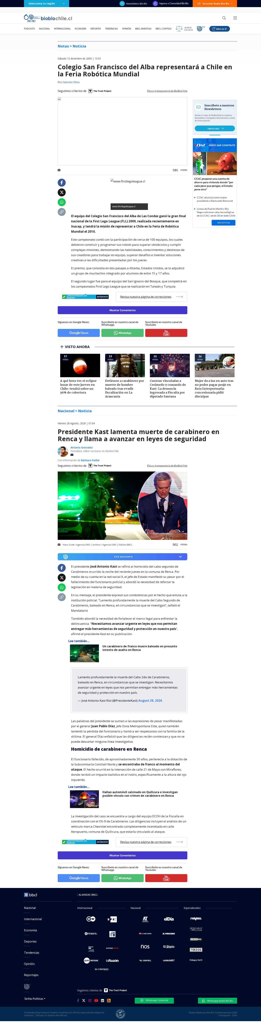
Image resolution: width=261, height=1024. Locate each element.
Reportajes (31, 975)
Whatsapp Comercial (156, 1000)
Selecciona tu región (42, 3)
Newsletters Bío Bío (136, 3)
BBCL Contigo (164, 28)
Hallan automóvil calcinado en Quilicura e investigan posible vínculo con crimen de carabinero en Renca (140, 794)
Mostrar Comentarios (123, 310)
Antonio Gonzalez (81, 447)
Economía (80, 28)
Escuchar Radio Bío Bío (216, 3)
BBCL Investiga (143, 28)
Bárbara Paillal (90, 460)
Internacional (62, 28)
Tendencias (111, 28)
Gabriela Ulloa (71, 82)
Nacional (44, 28)
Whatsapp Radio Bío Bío (220, 1000)
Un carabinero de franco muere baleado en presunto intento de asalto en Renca (139, 648)
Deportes (96, 28)
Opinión (126, 28)
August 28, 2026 (150, 700)
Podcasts (29, 28)
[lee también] (85, 653)
